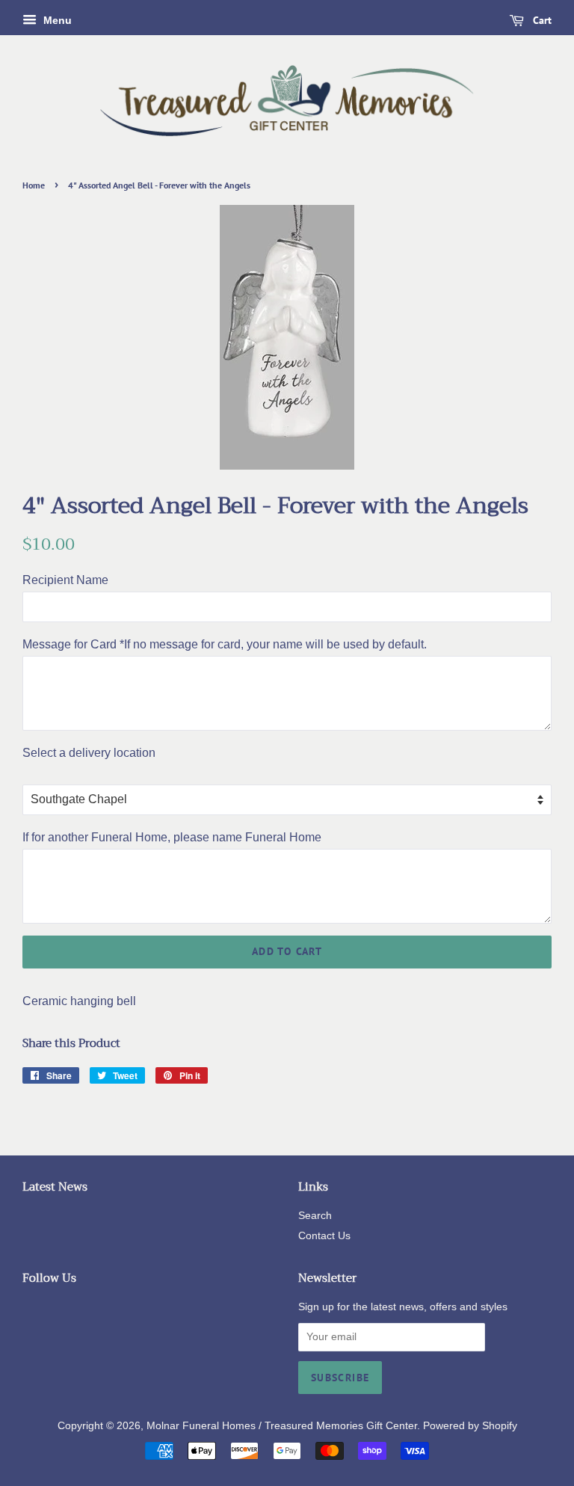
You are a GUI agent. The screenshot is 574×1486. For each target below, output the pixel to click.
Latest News (54, 1187)
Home (33, 185)
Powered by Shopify (470, 1425)
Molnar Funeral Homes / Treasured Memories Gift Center (281, 1425)
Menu (56, 20)
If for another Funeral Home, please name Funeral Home (171, 837)
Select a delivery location (88, 752)
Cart (541, 20)
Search (315, 1215)
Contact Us (324, 1235)
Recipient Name (65, 580)
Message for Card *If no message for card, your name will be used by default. (224, 644)
